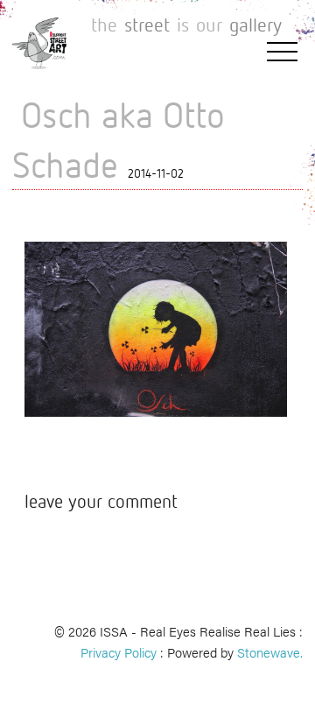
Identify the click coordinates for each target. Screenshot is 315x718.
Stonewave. (270, 652)
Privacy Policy (118, 652)
